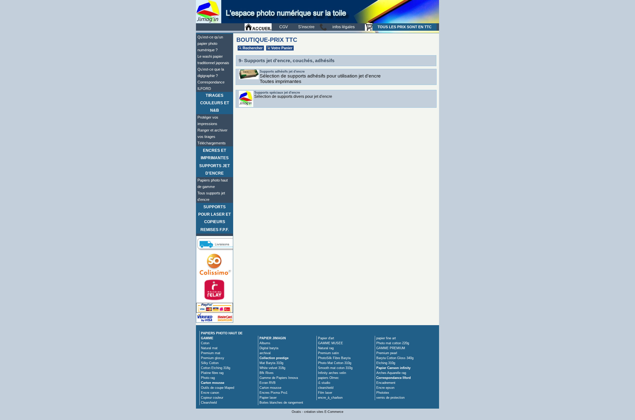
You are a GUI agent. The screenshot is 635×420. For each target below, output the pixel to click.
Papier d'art (326, 338)
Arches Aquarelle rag (391, 373)
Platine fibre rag (212, 373)
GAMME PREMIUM (390, 348)
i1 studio (324, 383)
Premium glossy (212, 358)
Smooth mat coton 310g (335, 368)
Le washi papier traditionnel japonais (213, 59)
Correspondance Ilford (393, 378)
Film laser (325, 392)
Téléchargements (211, 143)
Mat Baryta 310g (271, 363)
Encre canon (210, 392)
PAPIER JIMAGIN (272, 338)
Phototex (382, 392)
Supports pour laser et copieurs (214, 214)
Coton (205, 343)
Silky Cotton (210, 363)
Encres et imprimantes (215, 154)
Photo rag (208, 378)
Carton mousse (212, 383)
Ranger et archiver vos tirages (212, 133)
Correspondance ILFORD (210, 85)
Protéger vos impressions (207, 120)
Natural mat (209, 348)
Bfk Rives (266, 373)
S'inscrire (306, 27)
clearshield (325, 388)
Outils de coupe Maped (217, 388)
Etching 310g (385, 363)
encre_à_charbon (330, 397)
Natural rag (326, 348)
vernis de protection (390, 397)
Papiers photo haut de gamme (212, 183)
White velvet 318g (272, 368)
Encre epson (385, 388)
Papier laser (268, 397)
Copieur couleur (212, 397)
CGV (283, 27)
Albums (264, 343)
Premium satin (328, 353)
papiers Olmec (328, 378)
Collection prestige (273, 358)
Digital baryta (268, 348)
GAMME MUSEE (330, 343)
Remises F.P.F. (214, 230)
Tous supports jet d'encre (211, 196)
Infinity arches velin (332, 373)
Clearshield (209, 402)
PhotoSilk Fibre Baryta (334, 358)
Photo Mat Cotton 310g (334, 363)
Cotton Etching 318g (215, 368)
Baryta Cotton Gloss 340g (394, 358)
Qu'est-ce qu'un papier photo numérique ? (210, 43)
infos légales (343, 27)
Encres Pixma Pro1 (273, 392)
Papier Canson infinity (393, 368)
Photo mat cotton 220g (392, 343)
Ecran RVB (267, 383)
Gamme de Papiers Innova (278, 378)
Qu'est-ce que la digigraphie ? (210, 72)
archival (265, 353)
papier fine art (386, 338)
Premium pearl (386, 353)
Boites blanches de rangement (281, 402)
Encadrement (385, 383)
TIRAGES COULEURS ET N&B (214, 102)
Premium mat (210, 353)
